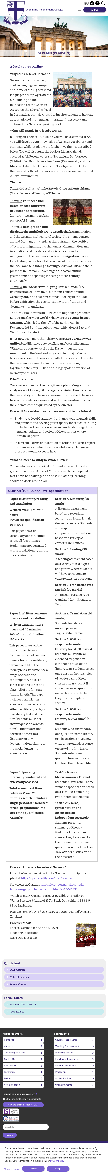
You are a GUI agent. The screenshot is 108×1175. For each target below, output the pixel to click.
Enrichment (9, 1071)
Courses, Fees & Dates (66, 1039)
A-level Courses (18, 984)
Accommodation (12, 1084)
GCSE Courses (17, 969)
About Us (8, 1046)
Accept (58, 1168)
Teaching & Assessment (67, 1046)
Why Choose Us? (12, 1065)
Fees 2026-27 (16, 1011)
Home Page (10, 1039)
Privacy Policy (57, 1160)
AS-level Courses (19, 977)
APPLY (94, 9)
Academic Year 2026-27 (22, 1004)
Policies (7, 1078)
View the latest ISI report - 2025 (23, 1104)
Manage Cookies (12, 1169)
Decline (33, 1168)
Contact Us (9, 1059)
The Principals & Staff (14, 1052)
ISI (36, 1094)
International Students (66, 1065)
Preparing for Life (64, 1052)
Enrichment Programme (67, 1059)
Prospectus (61, 1071)
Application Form (63, 1078)
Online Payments (63, 1084)
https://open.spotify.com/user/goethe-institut (52, 878)
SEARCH (10, 1135)
